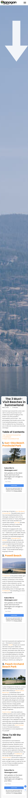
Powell (10, 645)
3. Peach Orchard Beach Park (10, 439)
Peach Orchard (6, 712)
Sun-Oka (17, 522)
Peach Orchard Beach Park (13, 665)
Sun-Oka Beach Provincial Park (13, 444)
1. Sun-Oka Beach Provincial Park (11, 435)
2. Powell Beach (6, 437)
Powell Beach (13, 555)
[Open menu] (24, 2)
